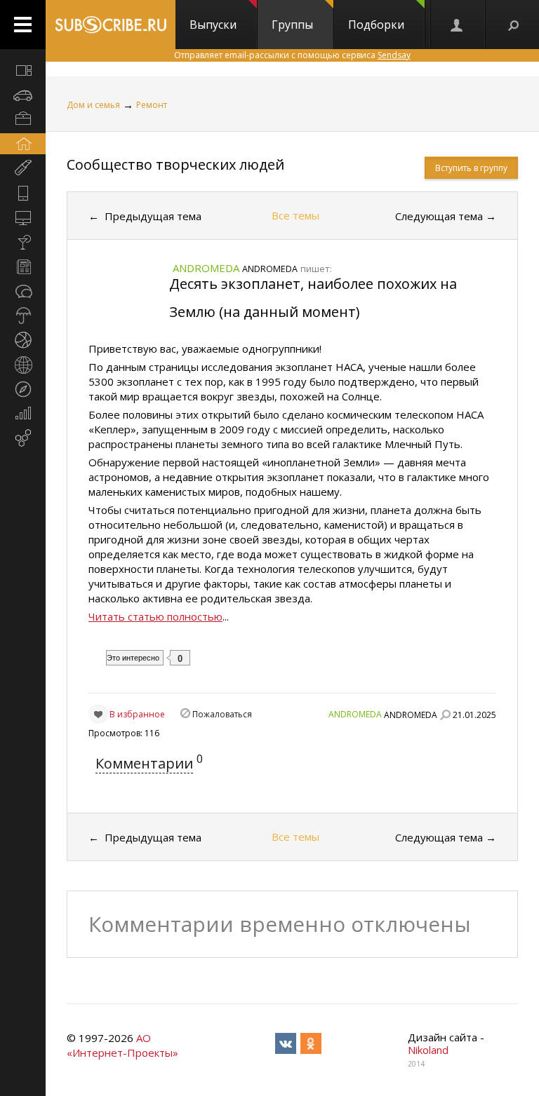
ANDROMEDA (355, 714)
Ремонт (151, 105)
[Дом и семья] (23, 143)
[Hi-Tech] (23, 192)
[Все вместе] (23, 70)
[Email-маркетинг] (23, 438)
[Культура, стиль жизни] (23, 241)
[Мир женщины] (23, 168)
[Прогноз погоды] (23, 315)
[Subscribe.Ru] (110, 24)
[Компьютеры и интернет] (23, 217)
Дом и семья (93, 105)
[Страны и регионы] (23, 364)
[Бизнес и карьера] (23, 119)
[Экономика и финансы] (23, 413)
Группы (292, 24)
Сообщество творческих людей (175, 164)
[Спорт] (23, 340)
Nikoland (428, 1050)
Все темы (295, 215)
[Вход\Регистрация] (458, 24)
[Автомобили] (23, 94)
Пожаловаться (222, 714)
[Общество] (23, 291)
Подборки (376, 24)
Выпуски (213, 24)
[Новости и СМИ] (23, 266)
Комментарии (144, 763)
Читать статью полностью (155, 616)
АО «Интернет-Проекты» (122, 1045)
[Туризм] (23, 389)
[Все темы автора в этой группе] (445, 714)
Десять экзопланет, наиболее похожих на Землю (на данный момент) (313, 297)
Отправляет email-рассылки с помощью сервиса (292, 55)
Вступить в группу (471, 168)
